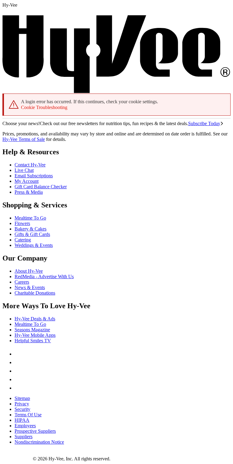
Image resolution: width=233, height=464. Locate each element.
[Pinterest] (18, 362)
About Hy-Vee (29, 271)
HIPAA (22, 420)
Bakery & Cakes (30, 228)
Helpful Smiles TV (33, 340)
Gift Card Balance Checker (41, 186)
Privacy (22, 403)
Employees (25, 425)
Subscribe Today (204, 123)
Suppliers (23, 436)
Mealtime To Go (30, 217)
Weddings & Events (34, 245)
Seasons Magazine (32, 329)
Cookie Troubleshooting (44, 107)
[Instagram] (18, 388)
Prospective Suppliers (35, 431)
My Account (27, 181)
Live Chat (24, 170)
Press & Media (29, 192)
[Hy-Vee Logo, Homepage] (17, 458)
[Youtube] (18, 379)
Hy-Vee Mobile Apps (35, 335)
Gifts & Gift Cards (32, 234)
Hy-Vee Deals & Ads (35, 318)
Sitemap (22, 398)
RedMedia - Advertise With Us (44, 276)
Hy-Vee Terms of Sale (23, 139)
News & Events (30, 287)
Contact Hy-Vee (30, 164)
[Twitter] (18, 371)
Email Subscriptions (34, 175)
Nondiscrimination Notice (39, 442)
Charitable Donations (35, 292)
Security (22, 409)
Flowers (22, 223)
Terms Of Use (28, 414)
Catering (23, 239)
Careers (22, 282)
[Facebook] (18, 354)
